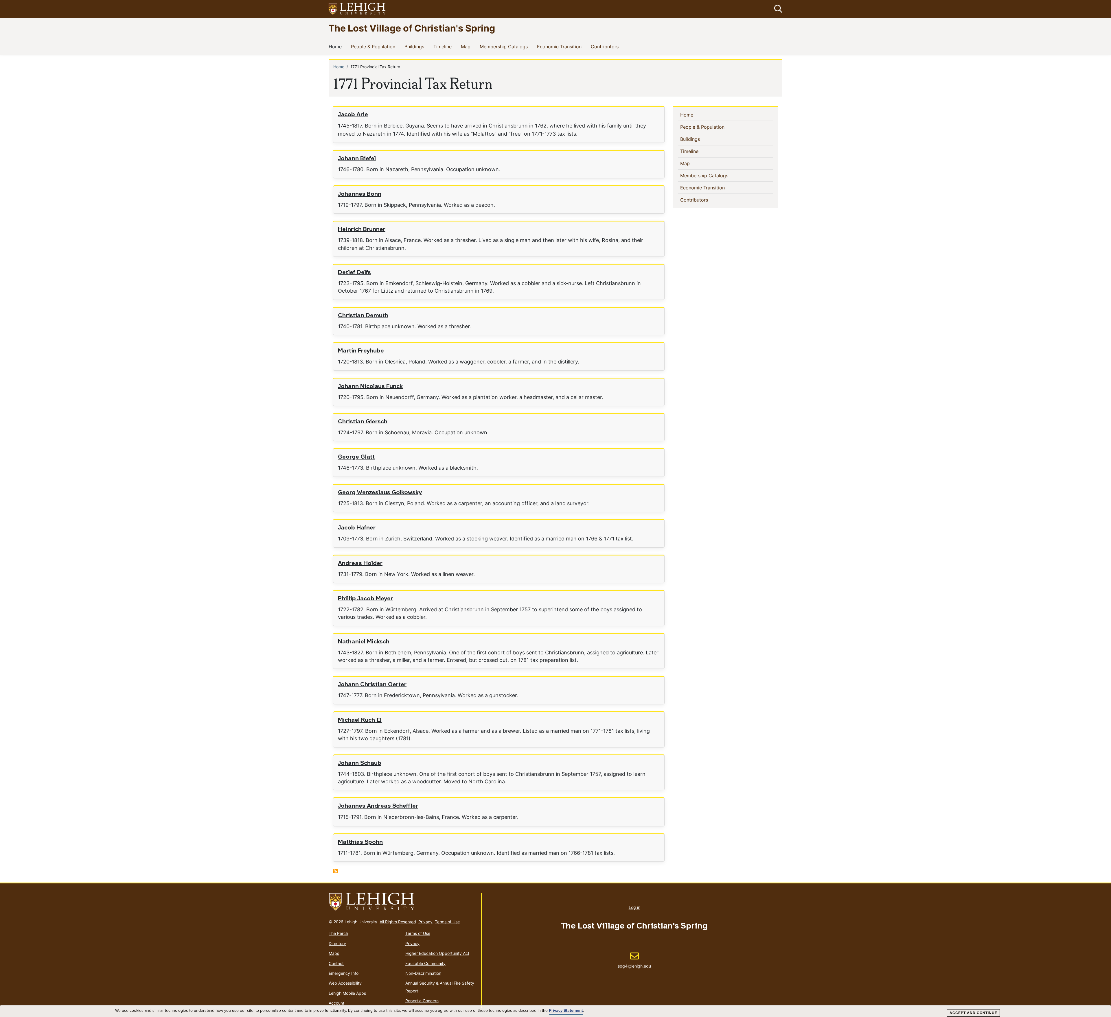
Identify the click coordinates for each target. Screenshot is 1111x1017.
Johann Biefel (357, 159)
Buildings (415, 46)
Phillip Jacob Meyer (365, 599)
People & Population (374, 46)
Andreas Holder (360, 563)
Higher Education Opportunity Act (437, 953)
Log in (634, 907)
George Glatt (356, 457)
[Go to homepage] (403, 902)
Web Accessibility (345, 983)
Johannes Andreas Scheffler (378, 806)
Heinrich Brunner (361, 229)
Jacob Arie (353, 115)
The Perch (338, 933)
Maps (334, 953)
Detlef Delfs (354, 273)
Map (467, 46)
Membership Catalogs (505, 46)
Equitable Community (425, 963)
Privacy (425, 921)
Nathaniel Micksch (363, 642)
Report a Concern (422, 1000)
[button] (777, 9)
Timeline (443, 46)
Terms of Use (447, 921)
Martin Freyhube (361, 351)
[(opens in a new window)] (357, 9)
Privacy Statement (566, 1011)
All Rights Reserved (398, 921)
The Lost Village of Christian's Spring (411, 27)
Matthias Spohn (360, 842)
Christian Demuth (363, 316)
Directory (337, 943)
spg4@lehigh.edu (634, 960)
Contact (336, 963)
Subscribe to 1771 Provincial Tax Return (335, 871)
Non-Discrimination (423, 973)
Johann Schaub (359, 763)
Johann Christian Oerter (372, 685)
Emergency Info (343, 973)
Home (336, 46)
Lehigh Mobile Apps (347, 993)
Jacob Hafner (357, 528)
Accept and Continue (973, 1013)
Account (336, 1003)
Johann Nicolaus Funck (370, 387)
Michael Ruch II (360, 720)
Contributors (606, 46)
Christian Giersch (362, 422)
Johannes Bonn (359, 194)
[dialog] (555, 1011)
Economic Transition (560, 46)
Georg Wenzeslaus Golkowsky (380, 493)
